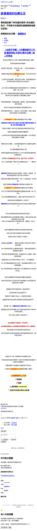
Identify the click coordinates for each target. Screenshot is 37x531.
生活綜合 (14, 422)
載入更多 (3, 431)
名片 (5, 42)
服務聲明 (18, 507)
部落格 (6, 40)
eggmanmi (3, 408)
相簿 (5, 38)
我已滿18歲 (4, 527)
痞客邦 (13, 418)
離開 (10, 527)
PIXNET (8, 505)
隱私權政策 (30, 505)
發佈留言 (3, 441)
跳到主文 (3, 18)
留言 (17, 418)
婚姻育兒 (22, 34)
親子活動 (14, 425)
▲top (2, 428)
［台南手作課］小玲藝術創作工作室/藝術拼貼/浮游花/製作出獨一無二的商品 (19, 53)
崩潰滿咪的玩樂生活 (13, 13)
